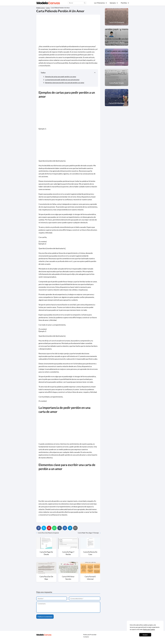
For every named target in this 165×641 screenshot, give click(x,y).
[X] (44, 528)
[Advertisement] (68, 31)
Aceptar (145, 635)
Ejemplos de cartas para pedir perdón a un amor (60, 76)
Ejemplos (113, 3)
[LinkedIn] (65, 528)
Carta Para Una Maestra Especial (48, 533)
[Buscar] (85, 2)
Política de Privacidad (89, 634)
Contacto (86, 637)
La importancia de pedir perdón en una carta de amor (62, 80)
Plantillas (124, 3)
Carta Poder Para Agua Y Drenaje (88, 533)
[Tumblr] (59, 528)
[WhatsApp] (54, 528)
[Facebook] (38, 528)
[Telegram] (70, 528)
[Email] (75, 528)
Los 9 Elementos (99, 3)
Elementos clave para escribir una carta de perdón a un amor (64, 82)
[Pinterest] (49, 528)
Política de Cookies (149, 629)
